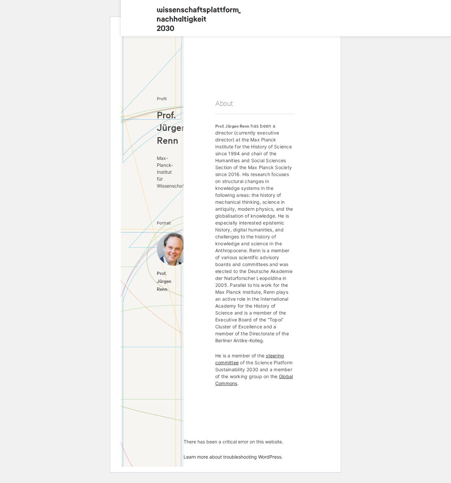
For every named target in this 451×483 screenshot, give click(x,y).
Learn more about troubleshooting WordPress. (233, 457)
